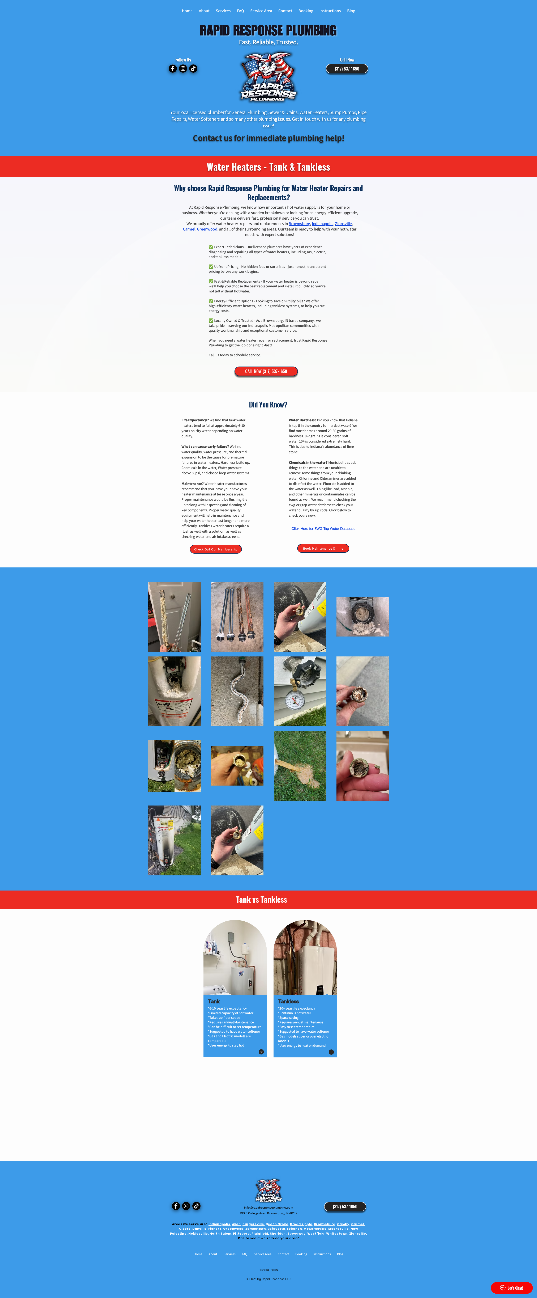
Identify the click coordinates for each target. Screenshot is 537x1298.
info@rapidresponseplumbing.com (268, 1207)
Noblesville (198, 1233)
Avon (236, 1224)
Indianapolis (219, 1224)
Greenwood (233, 1229)
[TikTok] (193, 68)
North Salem (220, 1233)
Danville (199, 1229)
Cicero (185, 1229)
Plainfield (260, 1233)
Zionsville (357, 1233)
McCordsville (315, 1229)
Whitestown (336, 1233)
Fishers (214, 1229)
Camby (343, 1224)
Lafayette (276, 1229)
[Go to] (261, 1051)
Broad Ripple (301, 1224)
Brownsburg (299, 223)
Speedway (297, 1233)
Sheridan (278, 1233)
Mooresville (338, 1229)
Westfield (316, 1233)
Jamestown (255, 1229)
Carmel (357, 1224)
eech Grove (278, 1224)
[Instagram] (183, 68)
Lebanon (294, 1229)
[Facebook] (173, 68)
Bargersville (253, 1224)
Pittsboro (241, 1233)
